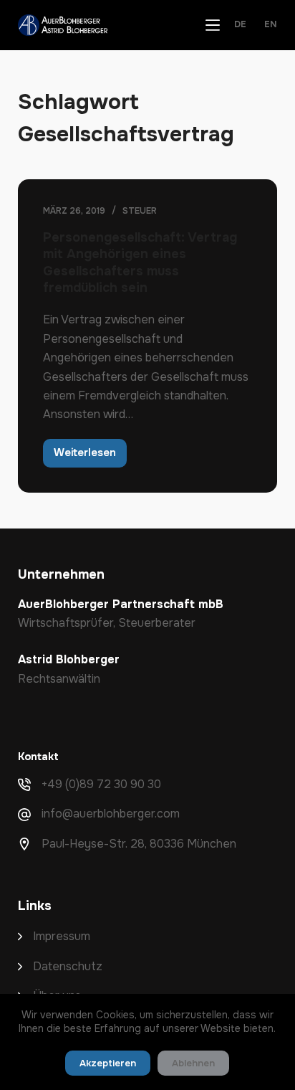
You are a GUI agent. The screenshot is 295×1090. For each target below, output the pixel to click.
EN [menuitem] (270, 24)
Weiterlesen (90, 456)
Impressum (61, 936)
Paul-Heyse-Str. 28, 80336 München (139, 843)
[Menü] (212, 25)
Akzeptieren (107, 1063)
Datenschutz (67, 966)
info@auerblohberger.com (111, 813)
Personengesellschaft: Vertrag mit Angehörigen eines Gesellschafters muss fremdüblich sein (140, 262)
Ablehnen (193, 1063)
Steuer (139, 211)
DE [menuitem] (240, 24)
